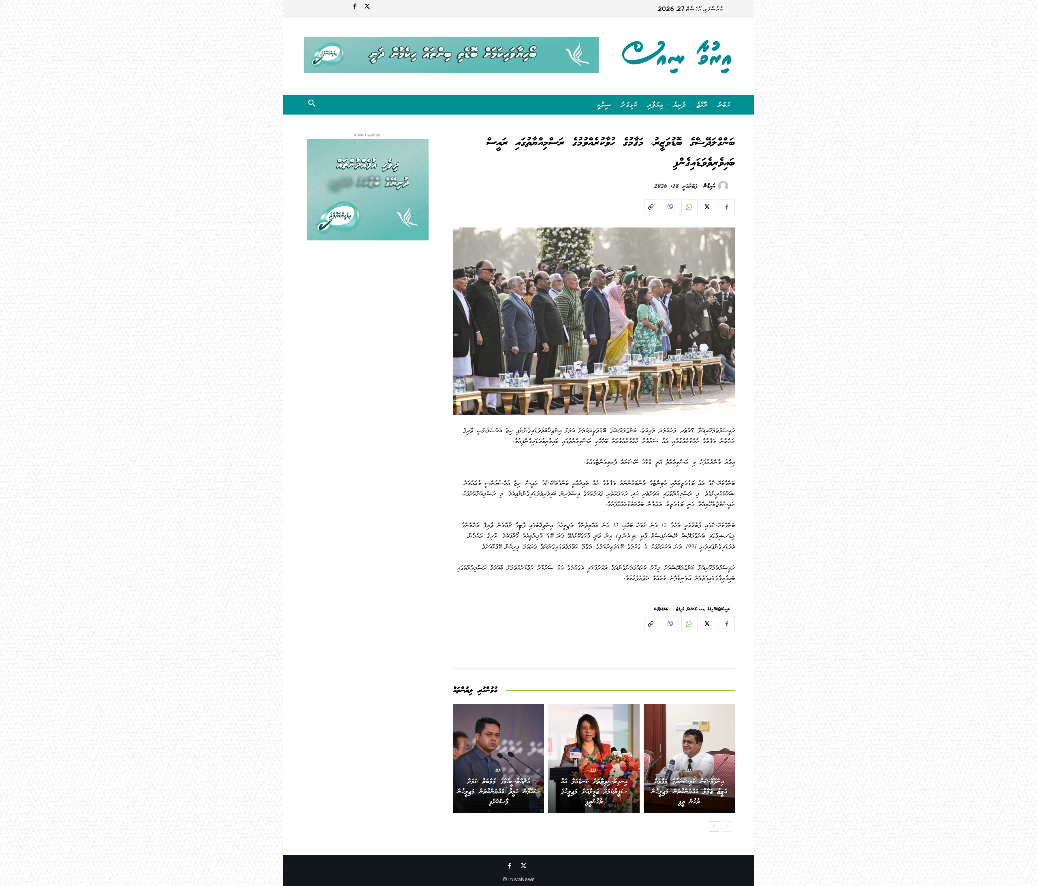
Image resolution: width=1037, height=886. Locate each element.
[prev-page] (727, 826)
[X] (708, 207)
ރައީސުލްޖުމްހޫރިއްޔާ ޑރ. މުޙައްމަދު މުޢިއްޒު (703, 609)
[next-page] (714, 826)
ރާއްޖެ (688, 770)
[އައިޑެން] (724, 186)
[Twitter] (367, 8)
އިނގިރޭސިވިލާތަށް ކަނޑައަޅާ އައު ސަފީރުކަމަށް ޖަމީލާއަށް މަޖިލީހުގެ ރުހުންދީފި (594, 791)
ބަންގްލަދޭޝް (661, 609)
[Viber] (671, 207)
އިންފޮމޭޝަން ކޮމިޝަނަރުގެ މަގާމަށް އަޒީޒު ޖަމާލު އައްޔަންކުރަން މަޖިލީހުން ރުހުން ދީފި (689, 791)
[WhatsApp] (689, 207)
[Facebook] (355, 8)
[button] (312, 105)
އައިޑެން (709, 186)
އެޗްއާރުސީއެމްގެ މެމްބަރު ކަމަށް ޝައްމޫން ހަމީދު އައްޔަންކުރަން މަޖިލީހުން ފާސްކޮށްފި (498, 791)
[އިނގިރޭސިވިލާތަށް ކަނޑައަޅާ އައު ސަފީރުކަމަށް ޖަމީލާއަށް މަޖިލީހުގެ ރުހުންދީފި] (593, 758)
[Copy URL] (652, 207)
